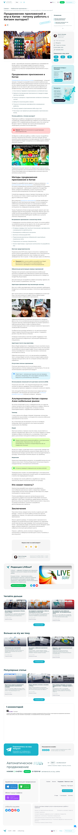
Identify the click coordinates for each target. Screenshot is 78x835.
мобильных (66, 638)
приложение (64, 601)
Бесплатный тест (59, 100)
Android (70, 601)
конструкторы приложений (34, 639)
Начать (27, 771)
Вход (62, 2)
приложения (7, 601)
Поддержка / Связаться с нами (65, 781)
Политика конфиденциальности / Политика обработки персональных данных (53, 820)
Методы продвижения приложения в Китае (60, 19)
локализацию (7, 639)
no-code (41, 638)
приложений (14, 601)
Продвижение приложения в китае (23, 80)
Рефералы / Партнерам (67, 785)
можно (40, 601)
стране (71, 638)
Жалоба (54, 781)
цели (30, 676)
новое (60, 601)
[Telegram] (24, 2)
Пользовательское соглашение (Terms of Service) (48, 817)
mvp (42, 639)
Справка (48, 781)
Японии (19, 601)
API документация (67, 790)
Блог (17, 2)
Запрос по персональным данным (44, 810)
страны (44, 601)
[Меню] (58, 2)
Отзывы (56, 795)
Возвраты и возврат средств (65, 810)
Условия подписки (40, 812)
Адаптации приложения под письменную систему (61, 23)
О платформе (63, 795)
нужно (36, 601)
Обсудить (58, 43)
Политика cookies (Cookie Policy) (43, 822)
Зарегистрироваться (17, 585)
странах (23, 601)
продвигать (55, 601)
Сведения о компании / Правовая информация (47, 815)
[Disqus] (39, 724)
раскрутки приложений (28, 200)
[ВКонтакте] (21, 2)
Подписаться (59, 80)
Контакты (70, 795)
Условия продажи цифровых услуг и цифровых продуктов (50, 814)
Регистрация (69, 2)
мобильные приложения (34, 638)
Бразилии (55, 638)
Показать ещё (39, 624)
